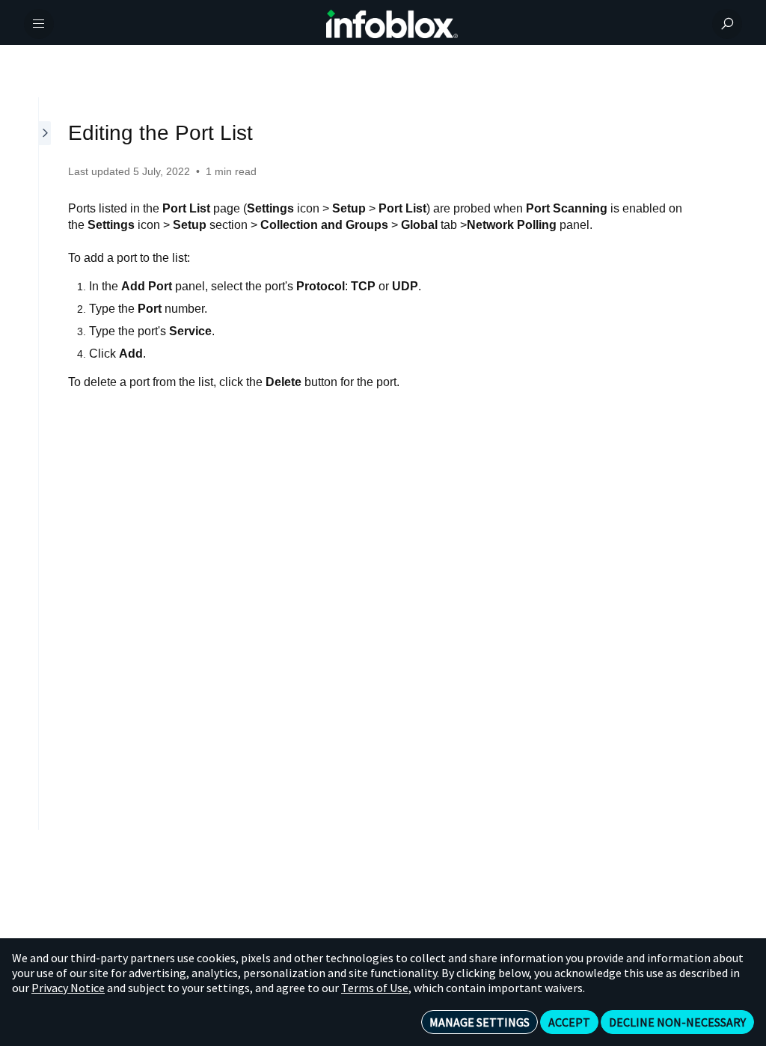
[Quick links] (392, 24)
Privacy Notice (68, 987)
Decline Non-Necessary (677, 1022)
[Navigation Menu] (39, 24)
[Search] (727, 24)
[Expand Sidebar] (45, 463)
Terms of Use (374, 987)
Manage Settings (479, 1022)
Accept (569, 1022)
